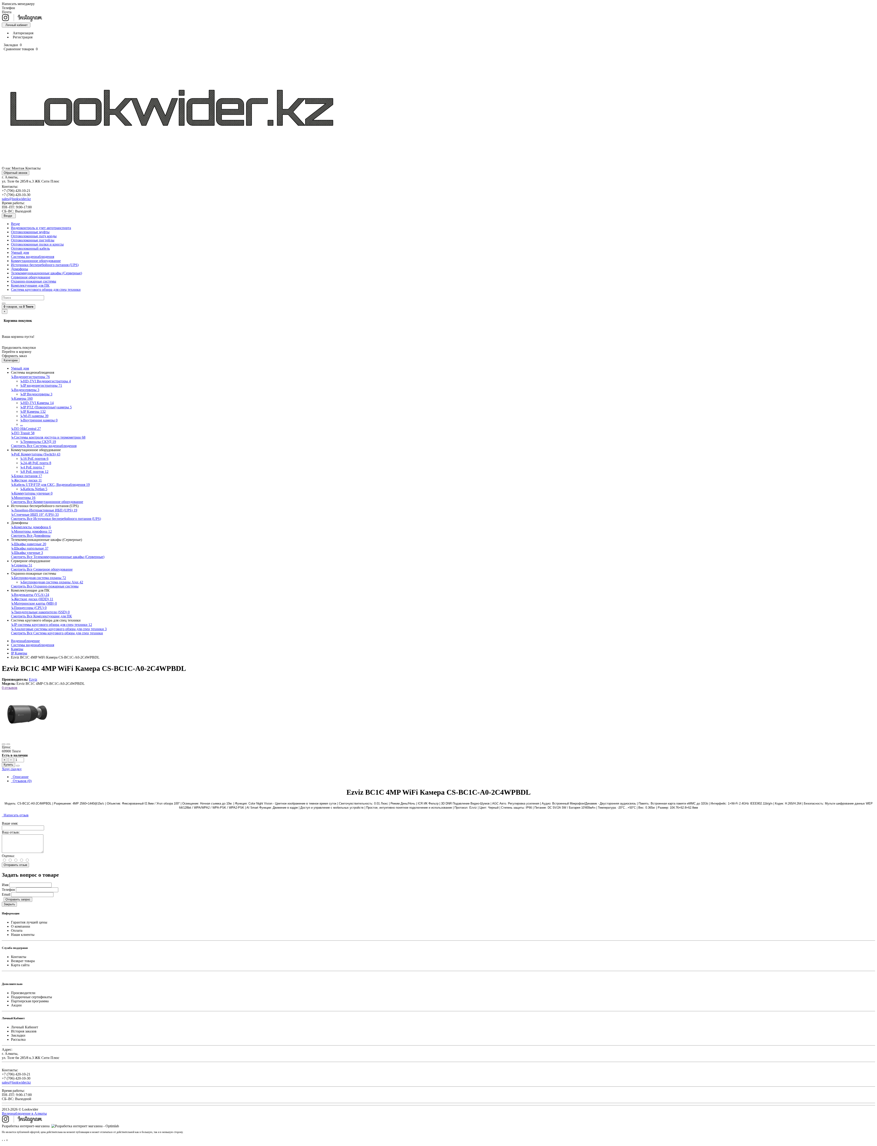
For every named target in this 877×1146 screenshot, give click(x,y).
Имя (5, 885)
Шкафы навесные (28, 544)
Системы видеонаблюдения (32, 257)
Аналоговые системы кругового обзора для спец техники (59, 629)
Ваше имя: (10, 823)
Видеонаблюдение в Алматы (24, 1113)
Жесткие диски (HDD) (32, 599)
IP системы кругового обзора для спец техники (51, 625)
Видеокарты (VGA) (30, 595)
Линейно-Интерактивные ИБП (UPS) (44, 510)
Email (6, 894)
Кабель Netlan (33, 489)
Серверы (21, 565)
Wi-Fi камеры (34, 416)
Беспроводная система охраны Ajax (51, 582)
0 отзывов (9, 688)
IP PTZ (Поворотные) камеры (46, 407)
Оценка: (8, 856)
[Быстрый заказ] (18, 765)
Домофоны (19, 269)
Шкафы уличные (27, 553)
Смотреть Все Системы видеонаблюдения (44, 446)
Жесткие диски (26, 480)
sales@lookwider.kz (16, 199)
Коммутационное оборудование (36, 261)
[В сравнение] (8, 744)
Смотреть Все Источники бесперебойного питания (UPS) (56, 519)
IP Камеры (33, 411)
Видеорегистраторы (30, 377)
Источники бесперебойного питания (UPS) (45, 265)
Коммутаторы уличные (32, 493)
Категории (11, 360)
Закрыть (9, 904)
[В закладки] (3, 744)
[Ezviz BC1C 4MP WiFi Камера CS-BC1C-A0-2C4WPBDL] (27, 739)
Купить (8, 764)
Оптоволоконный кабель (30, 248)
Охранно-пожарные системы (33, 281)
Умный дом (20, 252)
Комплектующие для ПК (30, 285)
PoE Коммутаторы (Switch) (35, 454)
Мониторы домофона (31, 531)
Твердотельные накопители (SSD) (40, 612)
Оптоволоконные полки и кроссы (37, 244)
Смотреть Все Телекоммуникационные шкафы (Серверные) (57, 557)
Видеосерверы (25, 390)
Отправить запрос (17, 899)
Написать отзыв (15, 815)
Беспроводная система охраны (38, 578)
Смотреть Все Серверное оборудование (42, 569)
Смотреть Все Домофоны (30, 535)
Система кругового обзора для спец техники (46, 289)
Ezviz (33, 679)
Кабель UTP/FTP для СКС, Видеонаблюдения (50, 485)
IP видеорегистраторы (41, 385)
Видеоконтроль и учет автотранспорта (41, 228)
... (21, 424)
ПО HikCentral (26, 429)
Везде (15, 224)
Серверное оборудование (30, 277)
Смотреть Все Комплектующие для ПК (41, 616)
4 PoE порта (32, 467)
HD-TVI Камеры (37, 403)
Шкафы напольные (29, 548)
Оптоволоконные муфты (30, 232)
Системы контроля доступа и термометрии (48, 437)
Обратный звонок (15, 173)
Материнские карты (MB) (34, 603)
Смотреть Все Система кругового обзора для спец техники (57, 633)
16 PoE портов (34, 459)
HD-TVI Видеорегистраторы (45, 381)
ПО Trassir (22, 433)
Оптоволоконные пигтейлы (32, 240)
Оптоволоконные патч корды (34, 236)
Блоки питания (26, 476)
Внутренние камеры (39, 420)
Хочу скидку (12, 769)
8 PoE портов (34, 472)
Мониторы (23, 498)
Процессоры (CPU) (29, 608)
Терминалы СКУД (38, 442)
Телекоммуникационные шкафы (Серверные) (46, 273)
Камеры (22, 398)
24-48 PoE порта (35, 463)
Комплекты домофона (31, 527)
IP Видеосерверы (36, 394)
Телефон (8, 890)
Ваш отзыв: (11, 832)
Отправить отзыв (15, 865)
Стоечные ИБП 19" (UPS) (35, 514)
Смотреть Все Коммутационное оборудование (47, 502)
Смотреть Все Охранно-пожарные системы (45, 586)
